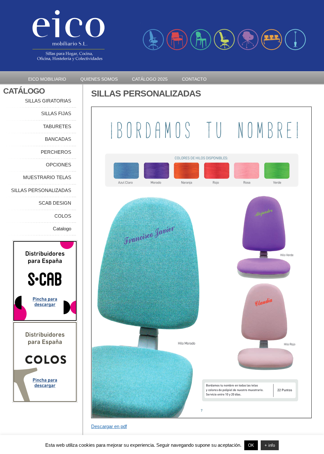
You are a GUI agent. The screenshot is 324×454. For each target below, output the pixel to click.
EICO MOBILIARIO (47, 79)
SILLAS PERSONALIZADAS (41, 190)
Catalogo (62, 228)
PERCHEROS (56, 152)
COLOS (62, 216)
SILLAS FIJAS (56, 113)
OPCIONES (58, 164)
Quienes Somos (99, 79)
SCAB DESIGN (54, 203)
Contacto (194, 79)
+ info (270, 445)
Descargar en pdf (109, 426)
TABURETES (57, 126)
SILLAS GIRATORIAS (48, 100)
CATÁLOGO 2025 (150, 79)
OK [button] (251, 445)
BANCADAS (58, 139)
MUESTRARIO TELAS (47, 177)
